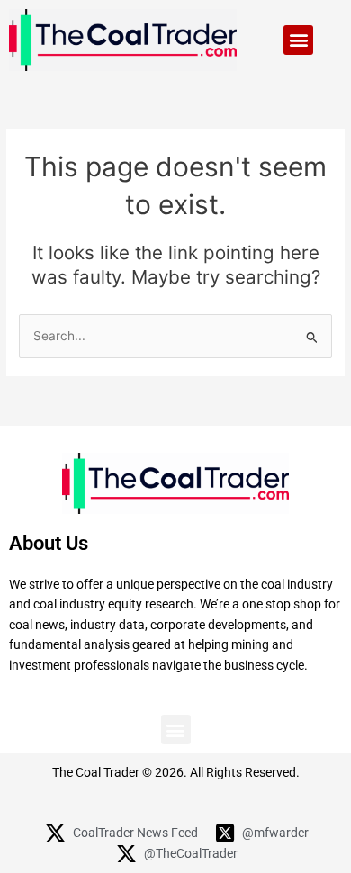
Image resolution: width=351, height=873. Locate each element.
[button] (298, 40)
